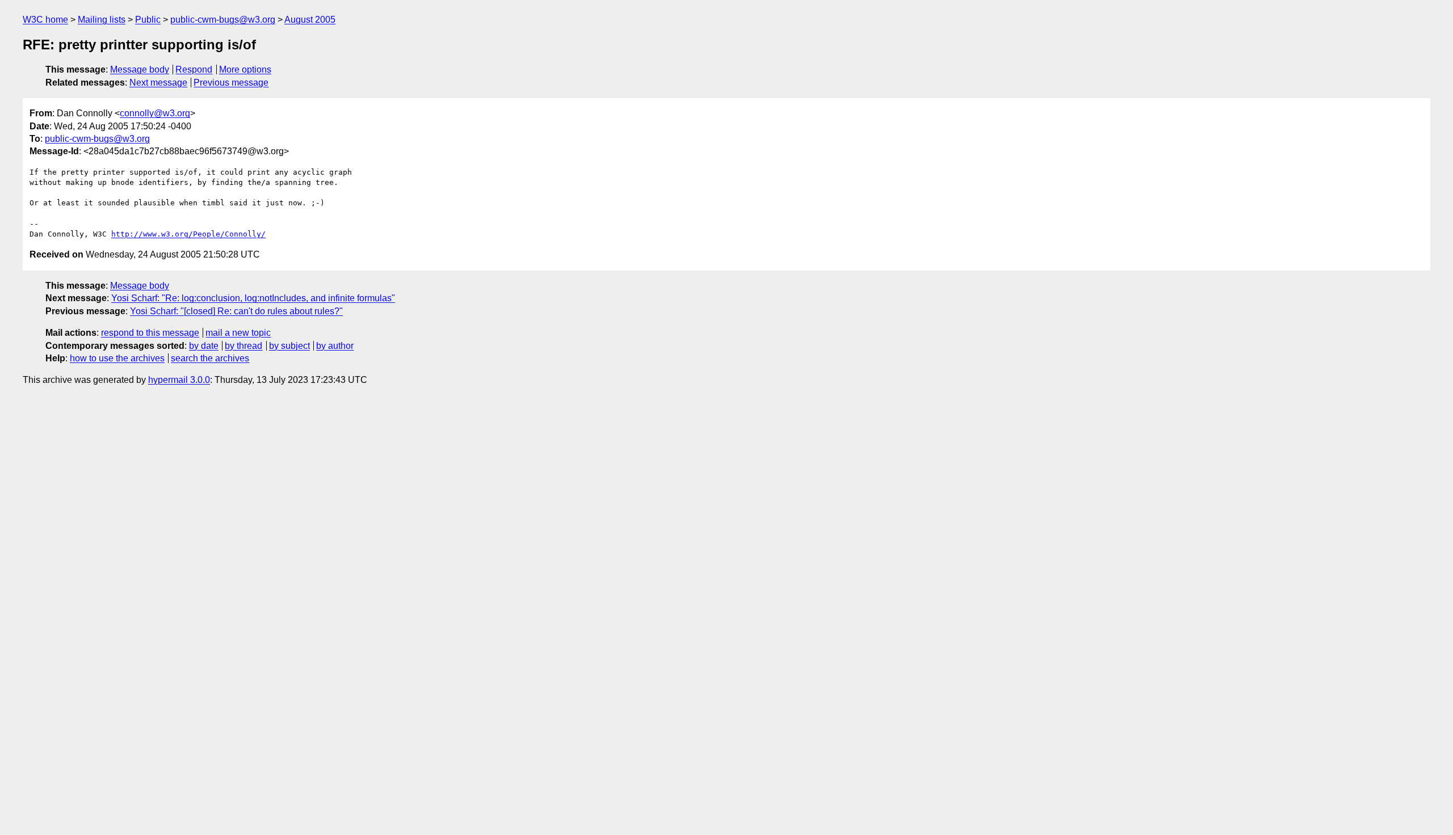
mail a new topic (238, 333)
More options (245, 69)
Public (148, 19)
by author (335, 346)
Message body (139, 69)
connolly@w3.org (155, 113)
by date (204, 346)
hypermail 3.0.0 (179, 380)
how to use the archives (117, 358)
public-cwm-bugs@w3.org (222, 19)
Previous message (231, 82)
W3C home (45, 19)
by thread (243, 346)
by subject (289, 346)
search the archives (210, 358)
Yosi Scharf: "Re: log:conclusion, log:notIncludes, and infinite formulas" (253, 298)
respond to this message (150, 333)
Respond (193, 69)
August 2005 (309, 19)
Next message (158, 82)
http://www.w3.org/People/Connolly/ (188, 234)
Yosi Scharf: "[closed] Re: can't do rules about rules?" (236, 311)
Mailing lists (101, 19)
